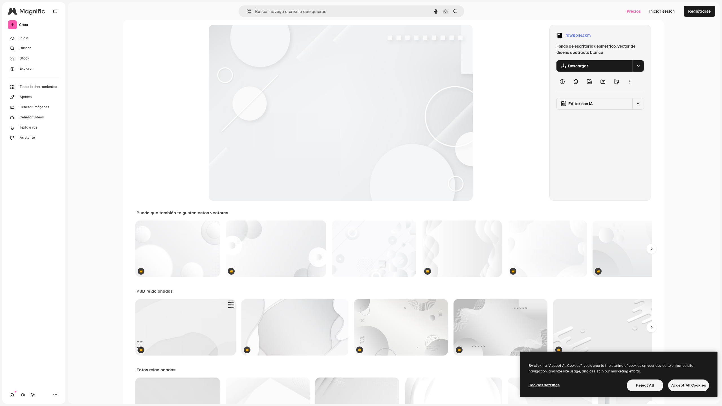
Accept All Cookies (688, 385)
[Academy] (22, 394)
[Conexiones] (12, 394)
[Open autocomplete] (246, 11)
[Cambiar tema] (32, 394)
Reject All (645, 385)
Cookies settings (544, 385)
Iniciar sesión (662, 11)
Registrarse (699, 11)
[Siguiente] (651, 248)
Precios (634, 11)
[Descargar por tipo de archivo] (638, 66)
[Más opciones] (629, 81)
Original (245, 35)
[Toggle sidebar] (55, 11)
